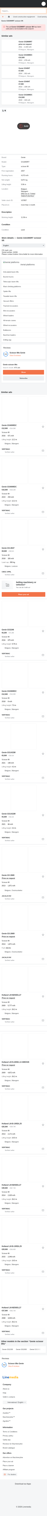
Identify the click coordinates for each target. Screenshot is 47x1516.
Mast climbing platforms (12, 286)
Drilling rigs (7, 340)
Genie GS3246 (8, 630)
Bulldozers (7, 330)
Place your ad (23, 594)
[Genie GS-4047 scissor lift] (23, 532)
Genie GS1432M (8, 752)
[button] (43, 4)
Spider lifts (7, 291)
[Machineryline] (8, 16)
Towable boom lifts (10, 296)
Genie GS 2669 (8, 875)
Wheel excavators (10, 325)
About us (6, 1389)
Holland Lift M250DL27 (11, 995)
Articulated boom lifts (11, 272)
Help (4, 1393)
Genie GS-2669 (8, 934)
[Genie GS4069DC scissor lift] (23, 409)
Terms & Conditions (10, 1432)
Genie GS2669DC (9, 691)
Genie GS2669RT (25, 42)
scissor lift (25, 166)
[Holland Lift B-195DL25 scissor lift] (23, 1108)
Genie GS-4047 (8, 548)
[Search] (43, 11)
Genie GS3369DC (25, 55)
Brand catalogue (9, 1448)
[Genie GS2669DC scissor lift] (23, 675)
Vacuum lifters (8, 301)
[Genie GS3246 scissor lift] (23, 614)
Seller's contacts (9, 1397)
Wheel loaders (8, 316)
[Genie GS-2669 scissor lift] (23, 918)
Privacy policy (8, 1436)
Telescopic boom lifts (11, 282)
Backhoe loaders (9, 335)
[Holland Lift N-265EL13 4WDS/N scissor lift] (23, 1046)
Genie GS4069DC (9, 425)
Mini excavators (9, 311)
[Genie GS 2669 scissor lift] (23, 859)
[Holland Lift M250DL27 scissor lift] (23, 979)
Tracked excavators (10, 306)
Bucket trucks (8, 277)
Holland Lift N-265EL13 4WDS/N (15, 1062)
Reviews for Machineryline (12, 1444)
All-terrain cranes (9, 320)
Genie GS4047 (24, 68)
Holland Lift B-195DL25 (12, 1124)
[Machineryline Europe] (16, 4)
